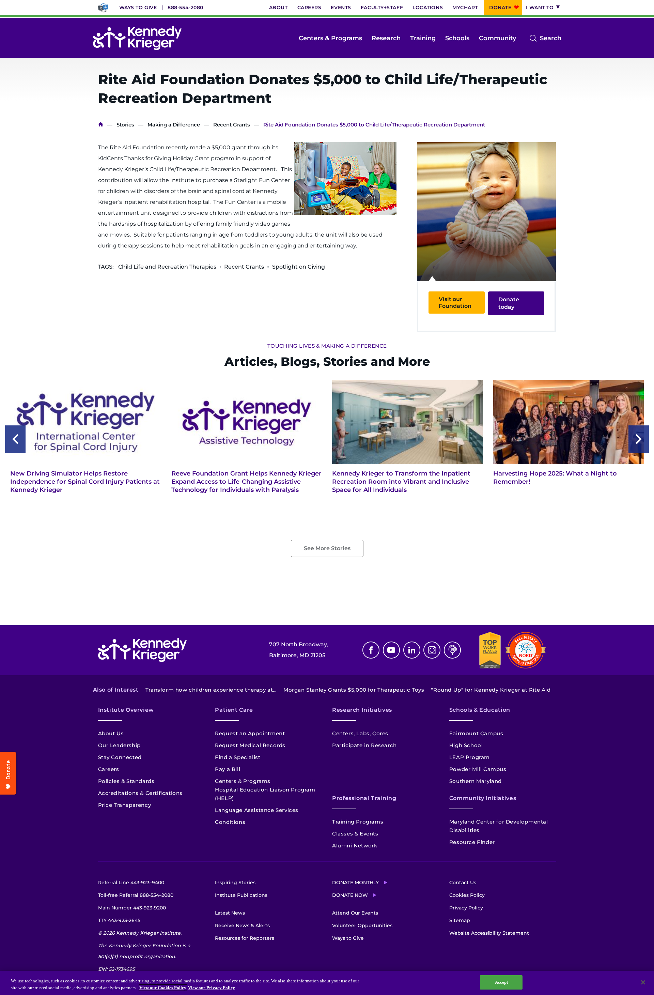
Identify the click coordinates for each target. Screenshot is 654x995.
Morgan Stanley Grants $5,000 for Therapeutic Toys (353, 690)
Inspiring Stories (235, 882)
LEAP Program (469, 757)
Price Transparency (124, 805)
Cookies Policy (467, 895)
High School (466, 745)
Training (423, 38)
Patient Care (234, 710)
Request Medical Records (250, 745)
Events (341, 7)
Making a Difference (173, 124)
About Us (111, 733)
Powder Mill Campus (478, 769)
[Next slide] (638, 439)
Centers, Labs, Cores (360, 733)
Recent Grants (231, 124)
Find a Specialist (237, 757)
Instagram (431, 650)
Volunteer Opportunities (362, 925)
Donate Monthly (355, 882)
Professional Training (364, 798)
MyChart (465, 7)
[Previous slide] (15, 439)
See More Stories (327, 548)
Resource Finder (472, 842)
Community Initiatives (482, 798)
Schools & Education (479, 710)
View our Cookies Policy (162, 987)
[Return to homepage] (137, 38)
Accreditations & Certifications (140, 793)
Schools (457, 38)
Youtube (391, 650)
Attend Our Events (355, 913)
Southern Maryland (475, 781)
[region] (327, 983)
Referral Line (131, 882)
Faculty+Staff (382, 7)
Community (497, 38)
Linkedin (411, 650)
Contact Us (462, 882)
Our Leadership (119, 745)
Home (100, 124)
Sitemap (459, 920)
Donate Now (350, 895)
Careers (309, 7)
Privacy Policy (466, 908)
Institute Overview (126, 710)
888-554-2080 (185, 7)
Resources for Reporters (244, 938)
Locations (427, 7)
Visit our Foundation (455, 302)
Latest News (230, 913)
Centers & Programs (330, 38)
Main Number (132, 908)
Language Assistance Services (256, 810)
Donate (500, 7)
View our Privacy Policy (211, 987)
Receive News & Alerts (242, 925)
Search (550, 39)
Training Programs (357, 821)
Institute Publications (241, 895)
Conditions (230, 822)
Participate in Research (364, 745)
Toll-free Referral (135, 895)
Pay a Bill (227, 769)
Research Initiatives (362, 710)
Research (386, 38)
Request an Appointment (250, 733)
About (278, 7)
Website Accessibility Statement (489, 933)
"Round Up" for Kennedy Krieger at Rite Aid (490, 690)
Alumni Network (354, 845)
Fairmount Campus (476, 733)
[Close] (643, 982)
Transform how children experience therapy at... (211, 690)
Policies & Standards (126, 781)
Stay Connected (120, 757)
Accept (501, 982)
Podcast (452, 650)
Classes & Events (355, 833)
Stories (125, 124)
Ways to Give (138, 7)
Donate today (508, 303)
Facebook (370, 650)
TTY (119, 920)
